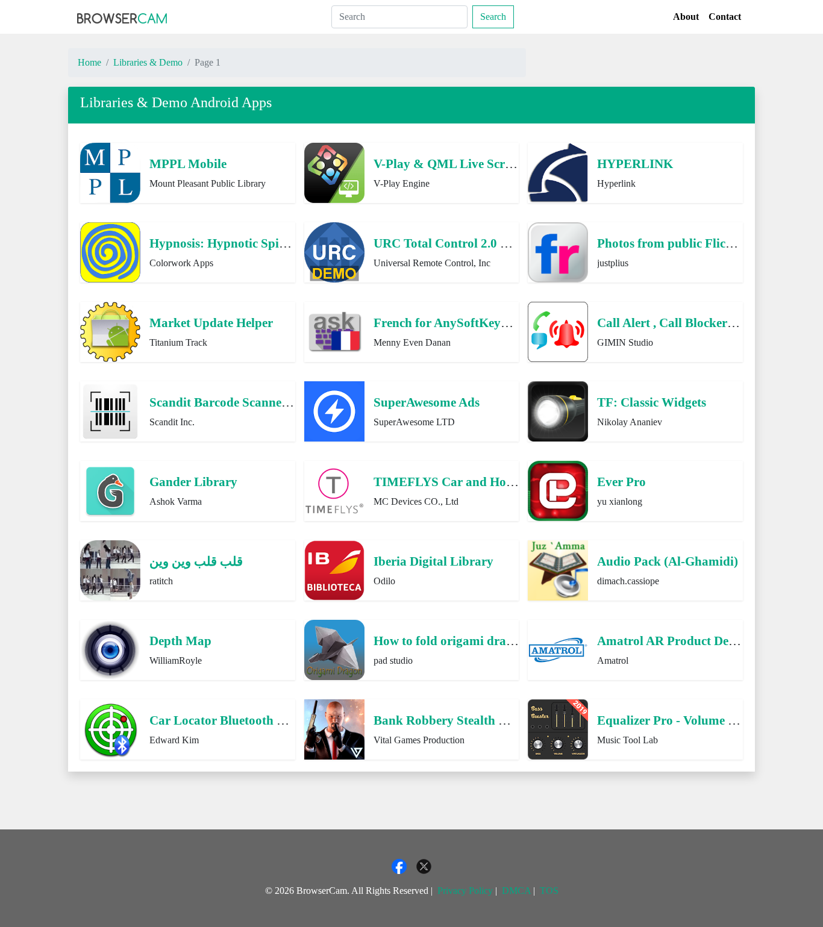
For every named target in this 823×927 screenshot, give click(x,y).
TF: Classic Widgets (651, 402)
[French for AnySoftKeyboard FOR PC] (334, 330)
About (686, 16)
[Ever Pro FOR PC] (558, 489)
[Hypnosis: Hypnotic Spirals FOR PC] (110, 251)
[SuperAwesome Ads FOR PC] (334, 410)
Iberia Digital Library (433, 561)
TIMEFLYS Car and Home (448, 481)
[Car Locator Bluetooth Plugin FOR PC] (110, 728)
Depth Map (180, 641)
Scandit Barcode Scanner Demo (235, 402)
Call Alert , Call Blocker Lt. (671, 322)
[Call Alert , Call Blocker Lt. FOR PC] (558, 330)
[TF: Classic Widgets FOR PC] (558, 410)
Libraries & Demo (148, 62)
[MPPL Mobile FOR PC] (110, 171)
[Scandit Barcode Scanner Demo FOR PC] (110, 410)
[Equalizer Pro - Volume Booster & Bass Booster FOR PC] (558, 728)
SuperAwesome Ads (427, 402)
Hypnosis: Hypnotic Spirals (224, 243)
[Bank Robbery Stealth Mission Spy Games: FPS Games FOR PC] (334, 728)
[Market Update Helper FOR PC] (110, 330)
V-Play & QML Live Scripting (455, 163)
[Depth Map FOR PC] (110, 648)
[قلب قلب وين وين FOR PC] (110, 569)
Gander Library (193, 481)
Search (493, 16)
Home (89, 62)
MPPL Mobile (188, 163)
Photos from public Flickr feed (680, 243)
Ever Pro (621, 481)
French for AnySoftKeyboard (454, 322)
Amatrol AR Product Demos (674, 641)
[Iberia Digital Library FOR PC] (334, 569)
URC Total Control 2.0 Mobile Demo (474, 243)
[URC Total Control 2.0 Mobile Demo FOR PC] (334, 251)
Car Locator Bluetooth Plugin (231, 720)
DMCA (516, 890)
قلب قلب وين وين (196, 561)
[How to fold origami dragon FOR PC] (334, 648)
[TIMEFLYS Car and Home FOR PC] (334, 489)
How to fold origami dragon (450, 641)
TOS (549, 890)
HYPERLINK (635, 163)
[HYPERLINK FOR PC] (558, 171)
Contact (725, 16)
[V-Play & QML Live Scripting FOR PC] (334, 171)
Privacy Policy (465, 890)
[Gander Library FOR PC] (110, 489)
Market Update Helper (211, 322)
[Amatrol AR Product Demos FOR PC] (558, 648)
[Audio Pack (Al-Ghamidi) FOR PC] (558, 569)
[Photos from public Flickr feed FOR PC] (558, 251)
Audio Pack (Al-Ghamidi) (667, 561)
